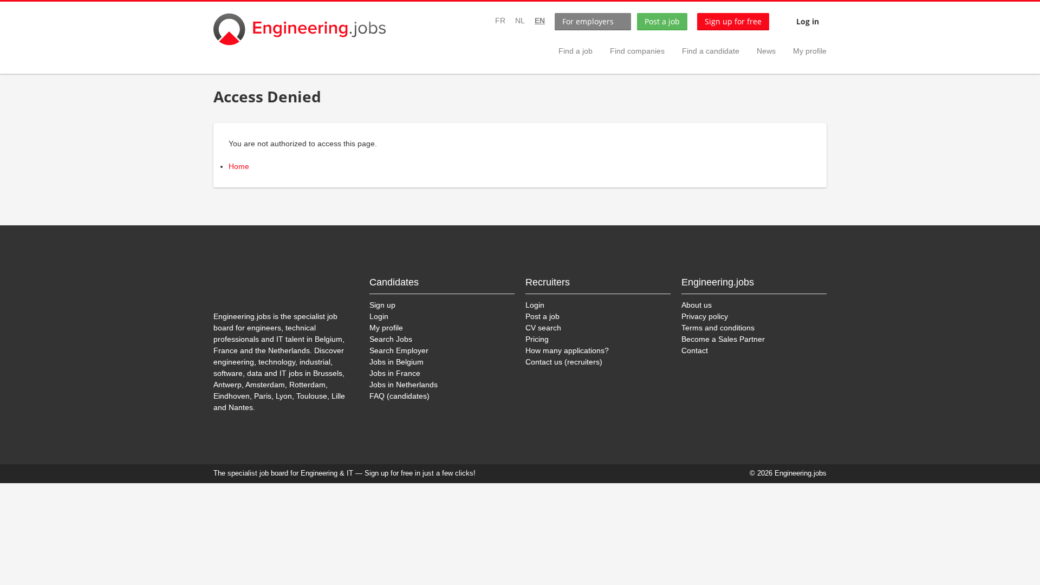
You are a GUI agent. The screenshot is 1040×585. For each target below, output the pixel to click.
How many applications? (567, 350)
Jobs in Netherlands (403, 384)
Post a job (662, 21)
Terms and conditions (718, 327)
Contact (694, 350)
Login (378, 316)
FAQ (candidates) (399, 396)
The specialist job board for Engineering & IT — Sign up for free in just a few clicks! (344, 473)
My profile (810, 51)
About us (696, 305)
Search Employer (398, 350)
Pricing (537, 339)
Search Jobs (390, 339)
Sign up (382, 305)
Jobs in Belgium (396, 362)
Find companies (637, 51)
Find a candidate (710, 51)
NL (520, 20)
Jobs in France (394, 373)
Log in (807, 21)
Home (239, 166)
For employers (588, 21)
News (766, 51)
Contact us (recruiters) (563, 362)
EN (540, 20)
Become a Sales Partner (723, 339)
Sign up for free (733, 21)
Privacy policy (704, 316)
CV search (543, 327)
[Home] (299, 29)
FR (500, 20)
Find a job (575, 51)
